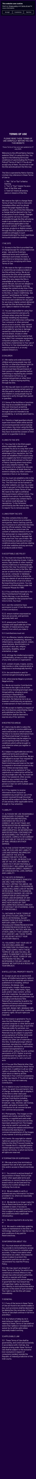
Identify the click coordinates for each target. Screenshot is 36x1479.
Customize (18, 12)
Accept (7, 12)
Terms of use (25, 6)
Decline (28, 12)
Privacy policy (13, 6)
